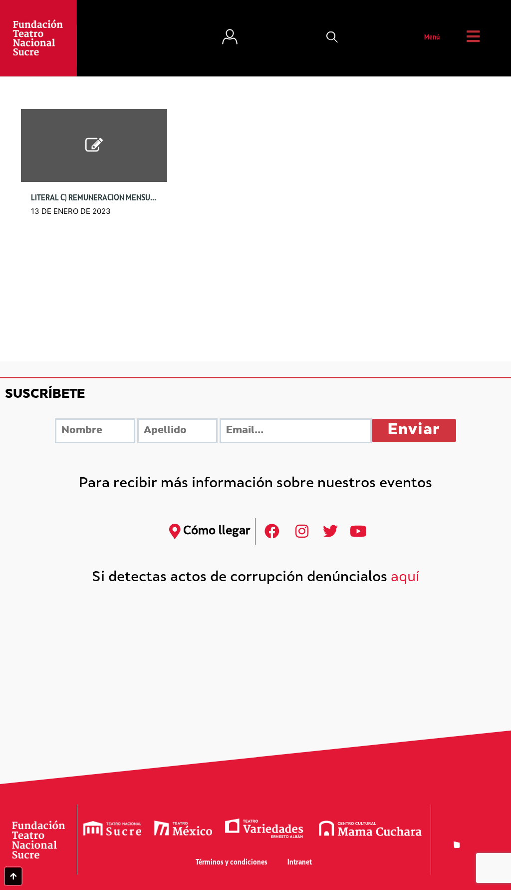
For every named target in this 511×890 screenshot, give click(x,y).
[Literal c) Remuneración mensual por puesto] (94, 145)
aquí (405, 578)
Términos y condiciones (231, 863)
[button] (332, 38)
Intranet (299, 863)
